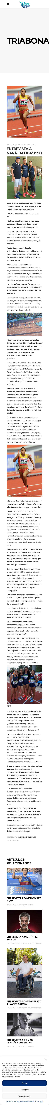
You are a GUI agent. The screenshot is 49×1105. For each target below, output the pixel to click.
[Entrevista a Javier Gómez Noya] (24, 881)
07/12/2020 (12, 144)
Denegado (25, 1090)
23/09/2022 (12, 1046)
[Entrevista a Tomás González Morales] (24, 1024)
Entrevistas (13, 840)
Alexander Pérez (27, 837)
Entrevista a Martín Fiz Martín (22, 938)
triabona (31, 904)
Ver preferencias (24, 1096)
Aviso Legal (39, 1102)
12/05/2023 (12, 1007)
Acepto (24, 1083)
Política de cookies (12, 1102)
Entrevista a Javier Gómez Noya (24, 899)
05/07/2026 (12, 904)
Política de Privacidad (27, 1102)
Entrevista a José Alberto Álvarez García (24, 1003)
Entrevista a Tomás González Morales (20, 1041)
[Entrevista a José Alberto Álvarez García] (24, 973)
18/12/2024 (12, 943)
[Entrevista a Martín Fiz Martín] (24, 921)
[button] (45, 1059)
